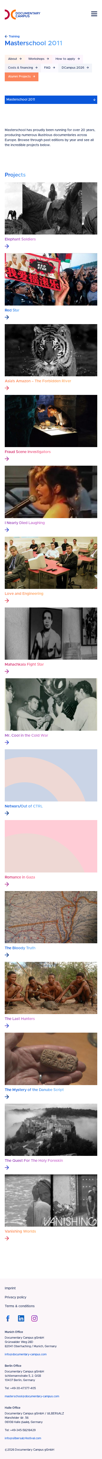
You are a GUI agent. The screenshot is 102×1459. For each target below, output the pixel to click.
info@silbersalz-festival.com (23, 1438)
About (12, 59)
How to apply (65, 59)
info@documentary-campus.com (25, 1354)
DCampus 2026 (73, 67)
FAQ (47, 67)
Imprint (10, 1288)
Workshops (36, 59)
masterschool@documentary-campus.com (32, 1396)
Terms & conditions (20, 1306)
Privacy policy (15, 1297)
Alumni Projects (19, 76)
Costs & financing (20, 67)
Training (14, 36)
